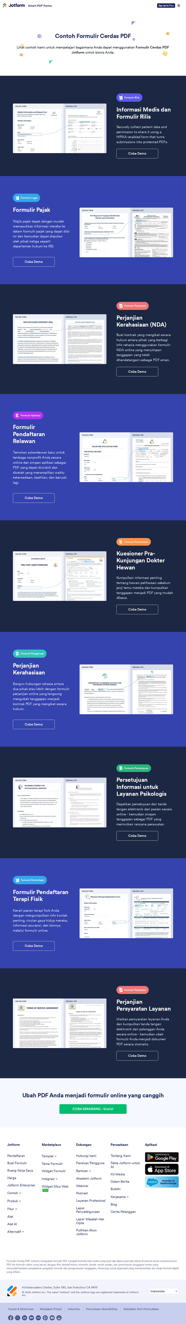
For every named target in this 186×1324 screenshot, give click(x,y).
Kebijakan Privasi (51, 1309)
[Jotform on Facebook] (10, 1317)
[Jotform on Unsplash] (59, 1317)
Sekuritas (74, 1309)
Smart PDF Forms (40, 5)
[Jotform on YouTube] (52, 1317)
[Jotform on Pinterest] (45, 1317)
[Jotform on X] (17, 1317)
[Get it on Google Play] (162, 1157)
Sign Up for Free (166, 5)
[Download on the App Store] (162, 1169)
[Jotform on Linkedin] (24, 1317)
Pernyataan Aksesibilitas (102, 1309)
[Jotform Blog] (38, 1317)
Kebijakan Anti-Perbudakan (141, 1309)
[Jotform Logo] (14, 5)
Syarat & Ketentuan (21, 1309)
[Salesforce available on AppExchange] (162, 1182)
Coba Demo (137, 153)
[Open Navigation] (179, 6)
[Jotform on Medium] (31, 1317)
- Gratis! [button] (92, 1109)
